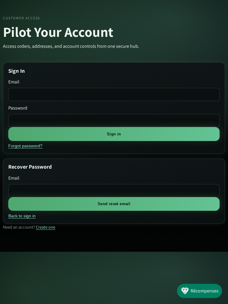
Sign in (114, 134)
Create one (45, 227)
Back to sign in (22, 215)
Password (17, 108)
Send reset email (114, 204)
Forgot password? (25, 145)
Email (13, 82)
